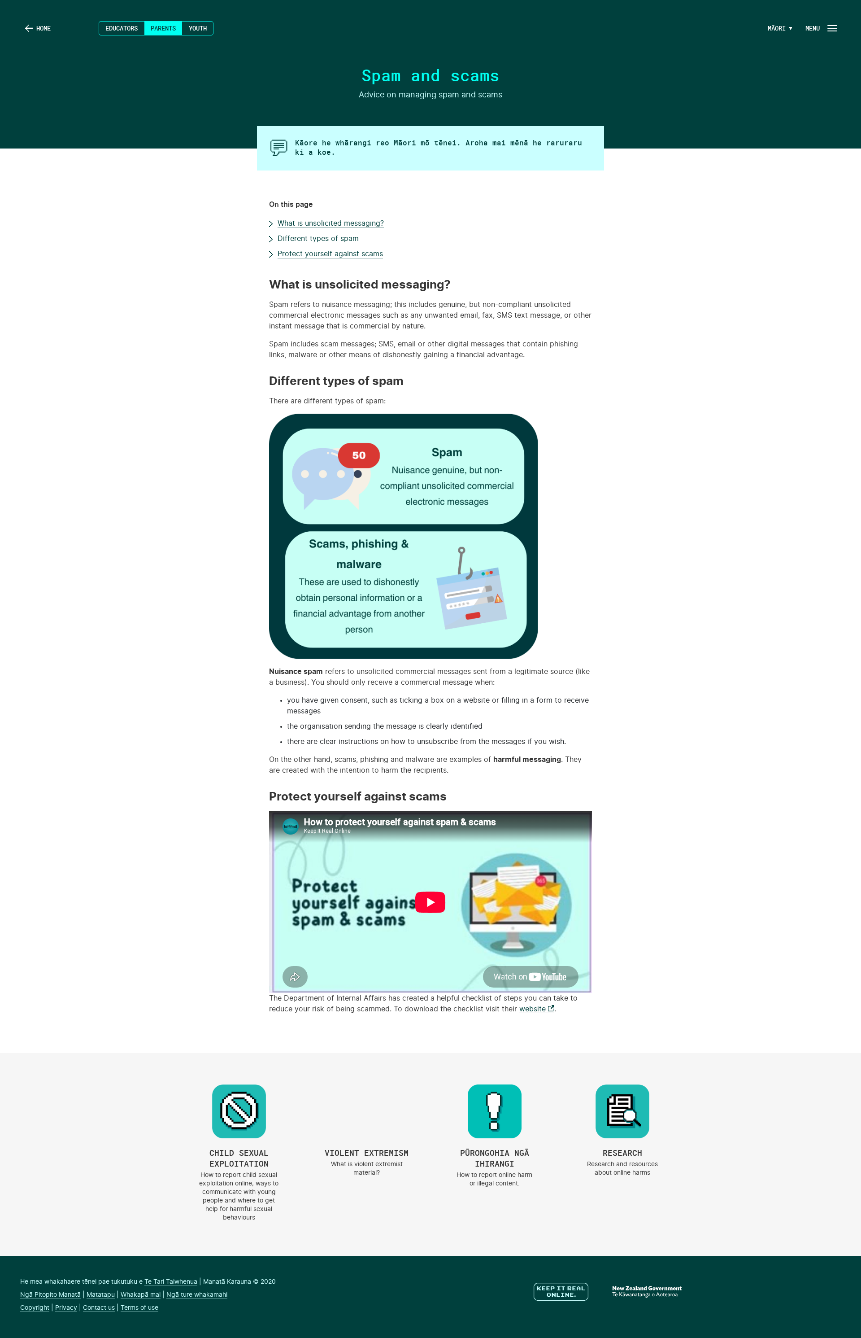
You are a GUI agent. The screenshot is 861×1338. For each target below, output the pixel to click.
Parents (163, 28)
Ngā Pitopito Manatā (50, 1295)
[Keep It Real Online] (562, 1292)
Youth (198, 28)
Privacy (66, 1308)
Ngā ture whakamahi (196, 1295)
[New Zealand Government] (636, 1292)
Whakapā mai (141, 1295)
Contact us (99, 1308)
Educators (121, 28)
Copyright (34, 1308)
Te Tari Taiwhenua (170, 1282)
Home (43, 28)
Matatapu (101, 1295)
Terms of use (139, 1308)
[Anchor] (263, 285)
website (536, 1009)
